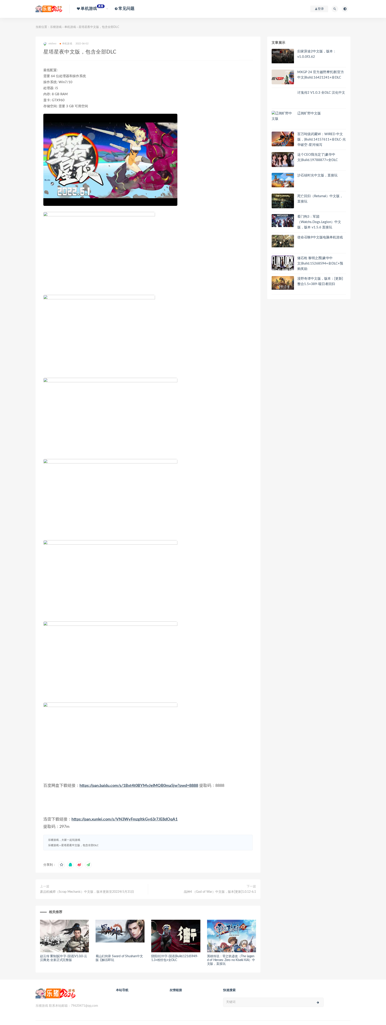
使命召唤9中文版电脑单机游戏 (320, 237)
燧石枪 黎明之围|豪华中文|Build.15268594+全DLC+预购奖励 (320, 263)
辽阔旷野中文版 (309, 113)
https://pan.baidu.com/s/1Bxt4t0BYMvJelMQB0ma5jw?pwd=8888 (139, 786)
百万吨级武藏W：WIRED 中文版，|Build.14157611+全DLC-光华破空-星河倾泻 (321, 139)
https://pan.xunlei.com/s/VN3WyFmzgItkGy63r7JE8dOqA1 (124, 819)
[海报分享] (88, 865)
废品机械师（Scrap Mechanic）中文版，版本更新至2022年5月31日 (87, 891)
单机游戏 (70, 27)
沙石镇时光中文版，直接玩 (317, 175)
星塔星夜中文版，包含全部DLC (80, 845)
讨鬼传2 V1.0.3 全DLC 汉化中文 (321, 92)
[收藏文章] (61, 865)
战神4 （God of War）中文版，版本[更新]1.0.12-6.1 (220, 891)
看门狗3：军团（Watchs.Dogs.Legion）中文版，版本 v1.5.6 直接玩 (319, 222)
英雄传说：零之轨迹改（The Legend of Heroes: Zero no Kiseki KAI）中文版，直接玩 (231, 960)
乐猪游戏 (56, 27)
